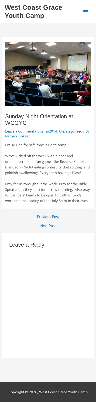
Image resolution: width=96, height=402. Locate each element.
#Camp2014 (47, 131)
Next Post (48, 225)
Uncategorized (70, 131)
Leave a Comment (19, 131)
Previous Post (48, 216)
